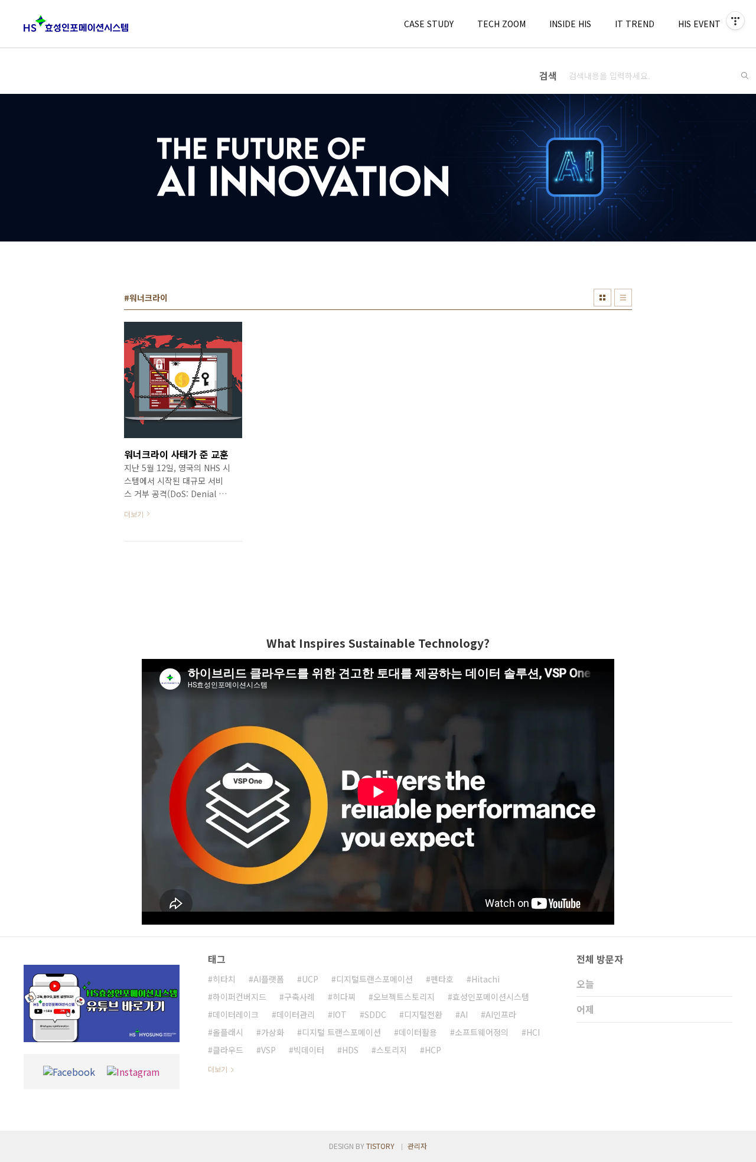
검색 (745, 75)
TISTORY (380, 1146)
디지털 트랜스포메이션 (341, 1032)
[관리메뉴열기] (735, 21)
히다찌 (344, 997)
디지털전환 (423, 1014)
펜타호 (442, 979)
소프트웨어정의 (482, 1032)
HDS (350, 1050)
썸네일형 (602, 297)
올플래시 (228, 1032)
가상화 (272, 1032)
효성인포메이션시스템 (490, 997)
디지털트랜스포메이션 (374, 979)
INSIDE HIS (570, 24)
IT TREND (634, 24)
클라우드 (228, 1050)
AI (464, 1014)
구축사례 (299, 997)
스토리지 (391, 1050)
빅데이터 (309, 1050)
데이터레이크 (236, 1014)
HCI (533, 1032)
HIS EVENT (699, 24)
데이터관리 (295, 1014)
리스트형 (623, 297)
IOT (340, 1014)
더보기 (217, 1069)
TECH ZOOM (501, 24)
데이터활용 (418, 1032)
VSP (268, 1050)
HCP (433, 1050)
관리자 (417, 1146)
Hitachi (485, 979)
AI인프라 (500, 1014)
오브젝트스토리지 (404, 997)
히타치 (224, 979)
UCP (310, 979)
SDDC (375, 1014)
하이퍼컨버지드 (239, 997)
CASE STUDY (429, 24)
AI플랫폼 (268, 979)
